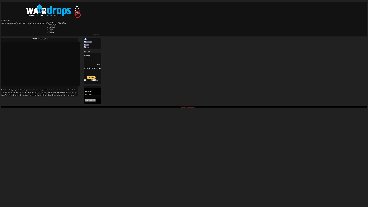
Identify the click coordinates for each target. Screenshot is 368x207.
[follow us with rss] (86, 45)
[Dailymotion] (85, 39)
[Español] (98, 34)
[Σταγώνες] (51, 18)
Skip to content (6, 20)
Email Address (88, 94)
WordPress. (191, 107)
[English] (95, 86)
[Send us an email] (86, 47)
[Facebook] (88, 42)
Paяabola (183, 107)
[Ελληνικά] (92, 86)
